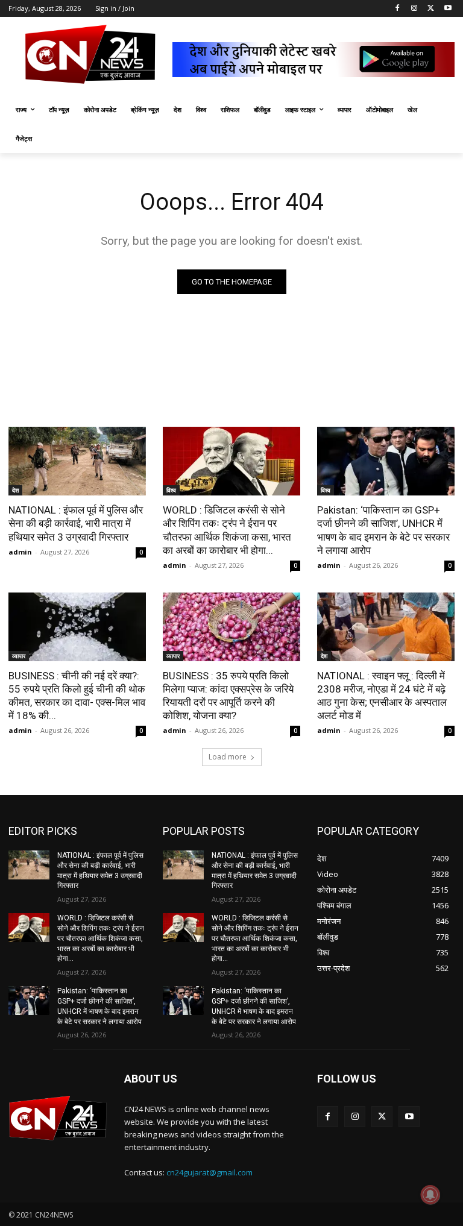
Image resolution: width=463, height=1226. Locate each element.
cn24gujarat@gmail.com (209, 1172)
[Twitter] (431, 9)
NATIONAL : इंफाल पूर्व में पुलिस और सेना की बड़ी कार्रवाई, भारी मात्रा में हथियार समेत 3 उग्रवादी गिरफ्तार (75, 523)
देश (15, 490)
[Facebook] (398, 9)
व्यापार (18, 656)
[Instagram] (414, 9)
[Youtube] (448, 9)
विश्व (171, 490)
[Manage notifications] (430, 1194)
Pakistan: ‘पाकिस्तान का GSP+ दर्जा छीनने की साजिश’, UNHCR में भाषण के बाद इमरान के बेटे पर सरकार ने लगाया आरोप (383, 530)
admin (20, 551)
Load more (228, 757)
